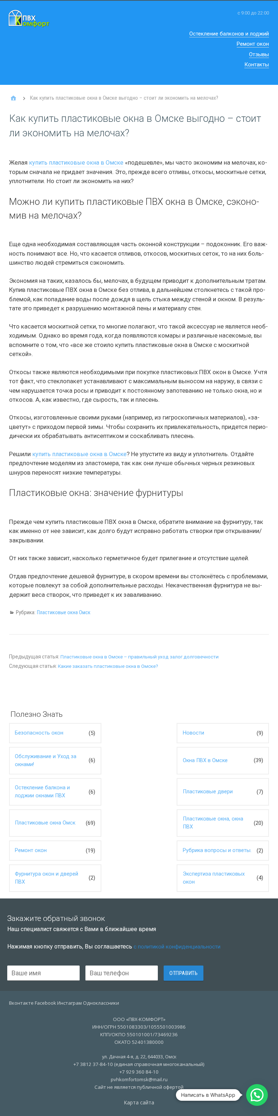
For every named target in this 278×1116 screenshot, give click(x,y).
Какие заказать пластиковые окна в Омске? (108, 666)
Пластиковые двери (208, 792)
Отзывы (259, 54)
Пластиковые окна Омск (63, 612)
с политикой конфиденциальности (177, 946)
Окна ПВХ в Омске (205, 760)
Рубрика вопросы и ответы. (217, 850)
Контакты (256, 64)
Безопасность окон (39, 733)
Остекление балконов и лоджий (229, 33)
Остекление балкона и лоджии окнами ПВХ (42, 792)
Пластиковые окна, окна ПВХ (213, 823)
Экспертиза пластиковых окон (214, 878)
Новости (193, 733)
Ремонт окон (253, 44)
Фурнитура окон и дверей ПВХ (46, 878)
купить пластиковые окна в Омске (76, 162)
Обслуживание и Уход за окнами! (45, 760)
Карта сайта (139, 1102)
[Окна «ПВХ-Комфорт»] (13, 98)
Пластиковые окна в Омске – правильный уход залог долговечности (139, 657)
